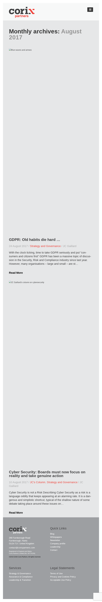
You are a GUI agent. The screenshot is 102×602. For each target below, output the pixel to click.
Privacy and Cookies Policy (63, 577)
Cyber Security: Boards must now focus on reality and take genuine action (47, 474)
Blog (52, 534)
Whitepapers (56, 537)
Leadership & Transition (20, 580)
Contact (53, 550)
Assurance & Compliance (20, 577)
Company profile (57, 543)
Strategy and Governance (45, 246)
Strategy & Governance (20, 573)
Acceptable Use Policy (60, 580)
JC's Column (37, 482)
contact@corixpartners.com (22, 548)
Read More (16, 272)
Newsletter (55, 540)
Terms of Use (56, 573)
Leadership (55, 547)
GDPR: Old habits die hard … (34, 240)
